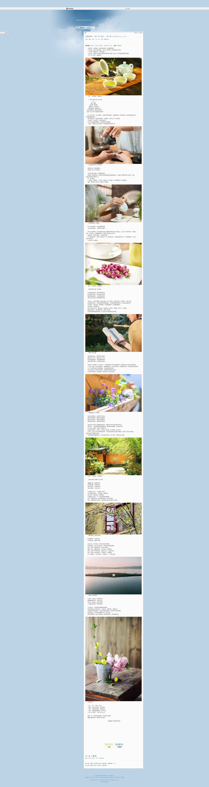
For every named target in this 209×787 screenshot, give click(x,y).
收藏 (89, 758)
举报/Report (101, 758)
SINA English (117, 777)
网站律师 (111, 777)
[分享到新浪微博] (89, 756)
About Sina (91, 777)
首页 (77, 27)
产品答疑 (122, 777)
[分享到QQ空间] (91, 756)
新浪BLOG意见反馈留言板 (101, 775)
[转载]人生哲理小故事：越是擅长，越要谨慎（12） (103, 763)
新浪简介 (87, 777)
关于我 (87, 27)
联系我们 (102, 777)
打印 (97, 758)
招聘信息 (106, 777)
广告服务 (97, 777)
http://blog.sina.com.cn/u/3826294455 (84, 20)
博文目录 (82, 27)
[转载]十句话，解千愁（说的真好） (99, 765)
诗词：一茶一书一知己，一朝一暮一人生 (101, 45)
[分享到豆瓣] (93, 756)
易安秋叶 (119, 45)
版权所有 (107, 781)
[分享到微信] (95, 756)
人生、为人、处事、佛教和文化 (102, 39)
